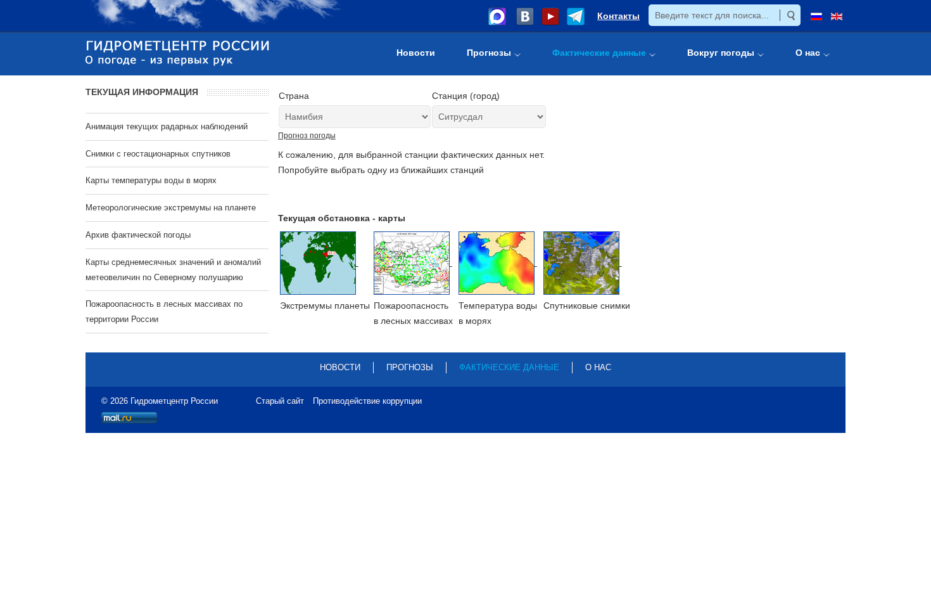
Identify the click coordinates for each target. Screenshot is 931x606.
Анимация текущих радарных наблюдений (167, 126)
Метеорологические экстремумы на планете (171, 207)
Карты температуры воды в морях (151, 180)
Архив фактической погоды (138, 235)
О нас (598, 367)
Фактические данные (509, 367)
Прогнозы (409, 367)
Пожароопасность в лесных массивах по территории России (164, 311)
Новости (340, 367)
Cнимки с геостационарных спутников (158, 153)
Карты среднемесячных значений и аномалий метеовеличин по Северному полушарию (173, 269)
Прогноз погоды (307, 135)
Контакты (618, 16)
